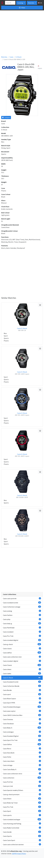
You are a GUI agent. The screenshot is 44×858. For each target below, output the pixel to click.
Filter (23, 8)
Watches (31, 3)
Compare (7, 117)
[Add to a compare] (40, 305)
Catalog (20, 3)
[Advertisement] (22, 34)
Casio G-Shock (22, 329)
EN (41, 3)
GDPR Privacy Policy (19, 854)
